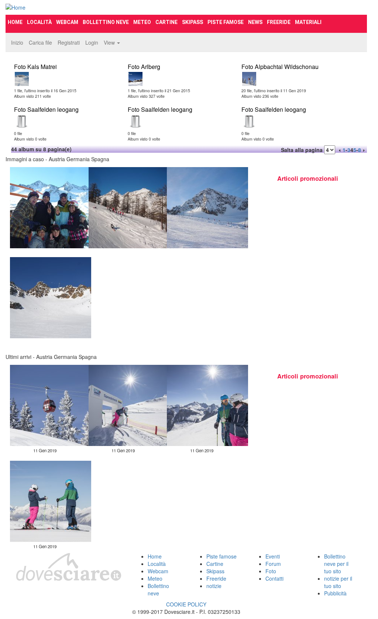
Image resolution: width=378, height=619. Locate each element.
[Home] (62, 7)
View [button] (110, 42)
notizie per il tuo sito (338, 582)
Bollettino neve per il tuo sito (336, 564)
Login (91, 42)
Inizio (17, 42)
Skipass (192, 22)
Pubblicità (335, 593)
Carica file (40, 42)
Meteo (142, 22)
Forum (273, 563)
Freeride (279, 22)
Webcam (67, 22)
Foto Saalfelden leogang (46, 109)
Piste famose (225, 22)
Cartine (166, 22)
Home (15, 22)
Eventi (272, 556)
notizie (213, 585)
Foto (270, 571)
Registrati (69, 42)
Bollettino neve (106, 22)
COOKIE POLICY (186, 604)
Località (39, 22)
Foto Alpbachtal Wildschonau (280, 66)
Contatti (274, 578)
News (255, 22)
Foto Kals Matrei (35, 66)
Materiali (308, 22)
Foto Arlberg (144, 66)
